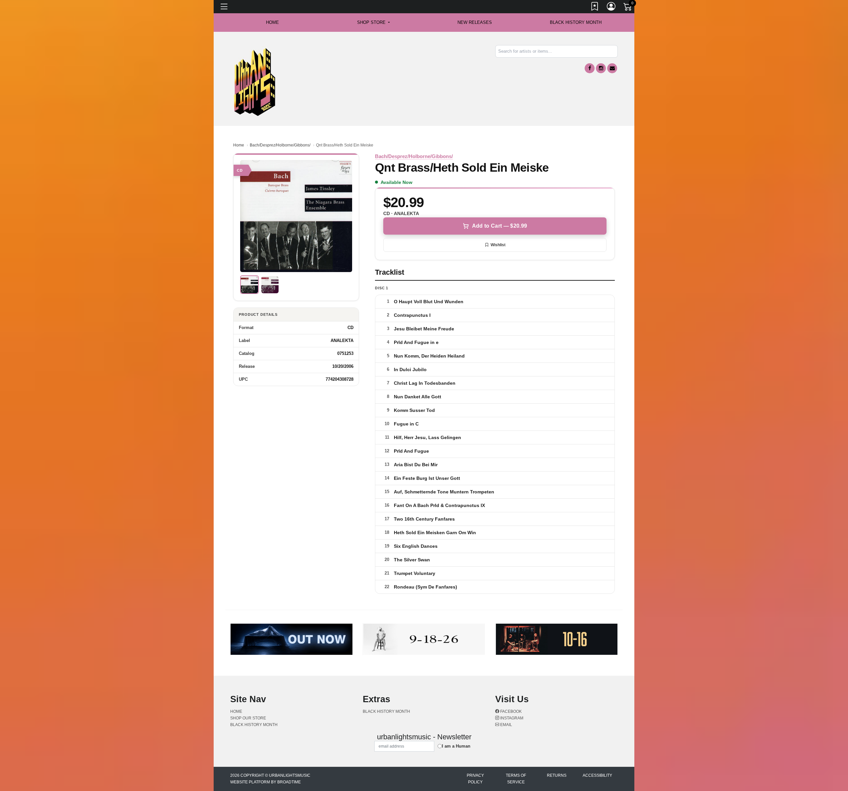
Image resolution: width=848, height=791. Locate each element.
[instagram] (601, 68)
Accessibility (597, 775)
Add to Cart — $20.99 (499, 226)
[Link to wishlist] (595, 7)
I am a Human (456, 746)
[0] (628, 8)
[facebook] (589, 68)
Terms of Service (516, 778)
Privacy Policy (475, 778)
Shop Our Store (248, 718)
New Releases (474, 22)
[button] (373, 22)
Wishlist (498, 245)
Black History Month (576, 22)
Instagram (511, 718)
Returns (556, 775)
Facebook (510, 711)
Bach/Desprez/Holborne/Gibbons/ (280, 145)
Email (505, 724)
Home (238, 145)
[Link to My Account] (611, 7)
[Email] (612, 68)
